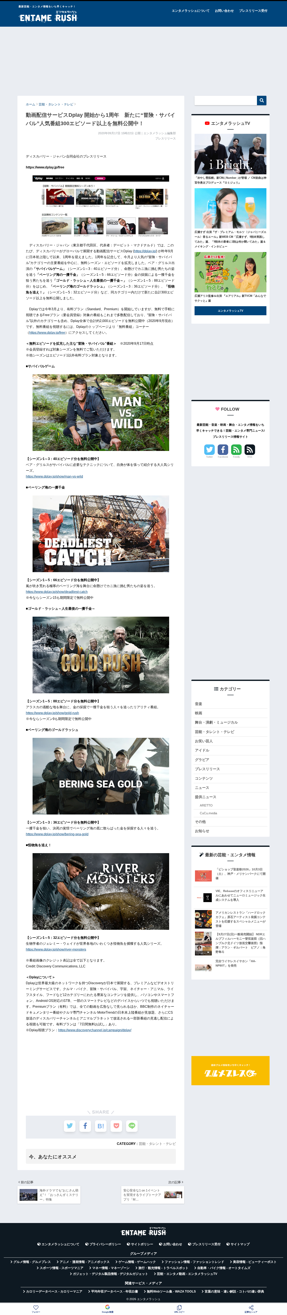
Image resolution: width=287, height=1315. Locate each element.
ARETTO (206, 805)
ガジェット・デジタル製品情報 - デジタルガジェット (110, 1274)
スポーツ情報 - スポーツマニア (61, 1268)
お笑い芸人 (204, 741)
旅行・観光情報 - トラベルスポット (163, 1268)
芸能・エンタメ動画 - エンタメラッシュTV (187, 1274)
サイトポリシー (142, 1244)
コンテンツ (204, 778)
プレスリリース (207, 769)
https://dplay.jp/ (145, 251)
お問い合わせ (224, 10)
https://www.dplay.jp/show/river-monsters (56, 949)
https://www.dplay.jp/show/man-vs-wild (54, 476)
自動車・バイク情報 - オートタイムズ (223, 1268)
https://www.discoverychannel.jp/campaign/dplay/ (94, 1030)
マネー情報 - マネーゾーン (111, 1268)
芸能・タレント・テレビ (157, 1144)
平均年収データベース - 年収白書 (114, 1291)
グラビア (202, 760)
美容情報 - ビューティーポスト (255, 1262)
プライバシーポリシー (105, 1244)
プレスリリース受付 (253, 10)
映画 (198, 713)
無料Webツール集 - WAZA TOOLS (171, 1291)
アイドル (202, 750)
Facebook (223, 457)
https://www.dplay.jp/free (47, 332)
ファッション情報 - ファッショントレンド (194, 1262)
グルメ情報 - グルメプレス (32, 1262)
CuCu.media (208, 813)
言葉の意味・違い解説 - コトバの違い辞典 (234, 1291)
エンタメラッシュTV (230, 310)
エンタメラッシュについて (191, 10)
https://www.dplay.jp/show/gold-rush (52, 713)
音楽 (198, 704)
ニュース (202, 788)
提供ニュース (205, 797)
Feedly (236, 457)
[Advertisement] (143, 59)
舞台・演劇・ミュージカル (216, 722)
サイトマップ (240, 1244)
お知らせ (202, 831)
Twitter (209, 457)
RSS (250, 457)
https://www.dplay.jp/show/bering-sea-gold (57, 834)
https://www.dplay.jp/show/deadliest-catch (57, 592)
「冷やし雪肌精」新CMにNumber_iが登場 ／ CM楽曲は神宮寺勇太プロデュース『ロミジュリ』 (230, 180)
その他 (200, 822)
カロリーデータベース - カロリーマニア (54, 1291)
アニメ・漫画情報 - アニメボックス (85, 1262)
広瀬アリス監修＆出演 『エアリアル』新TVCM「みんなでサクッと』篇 (230, 298)
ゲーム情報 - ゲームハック (137, 1262)
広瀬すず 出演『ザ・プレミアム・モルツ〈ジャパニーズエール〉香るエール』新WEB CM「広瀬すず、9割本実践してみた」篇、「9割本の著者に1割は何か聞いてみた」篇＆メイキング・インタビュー (230, 239)
